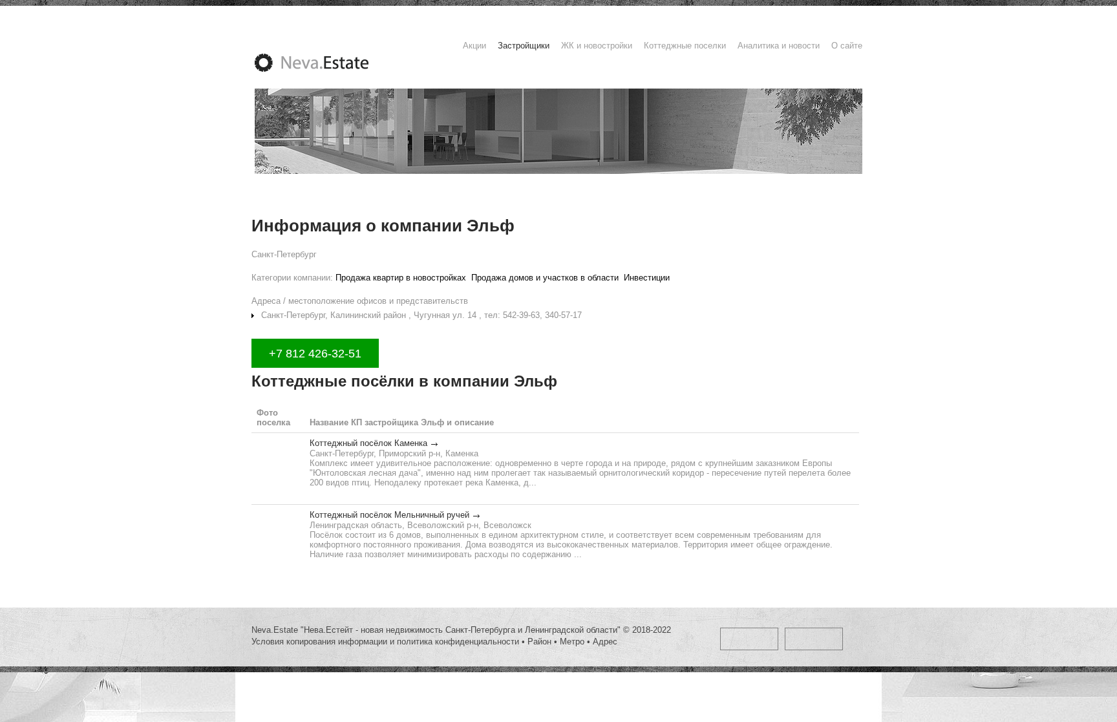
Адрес (605, 641)
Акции (474, 45)
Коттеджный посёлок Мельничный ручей (389, 515)
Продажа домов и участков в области (545, 277)
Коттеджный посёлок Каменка (368, 443)
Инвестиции (647, 277)
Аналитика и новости (779, 45)
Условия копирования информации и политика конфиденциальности (385, 641)
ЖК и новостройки (596, 45)
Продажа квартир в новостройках (400, 277)
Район (539, 641)
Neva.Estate (327, 63)
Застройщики (523, 45)
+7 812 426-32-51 (315, 353)
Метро (572, 641)
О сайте (846, 45)
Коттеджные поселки (685, 45)
